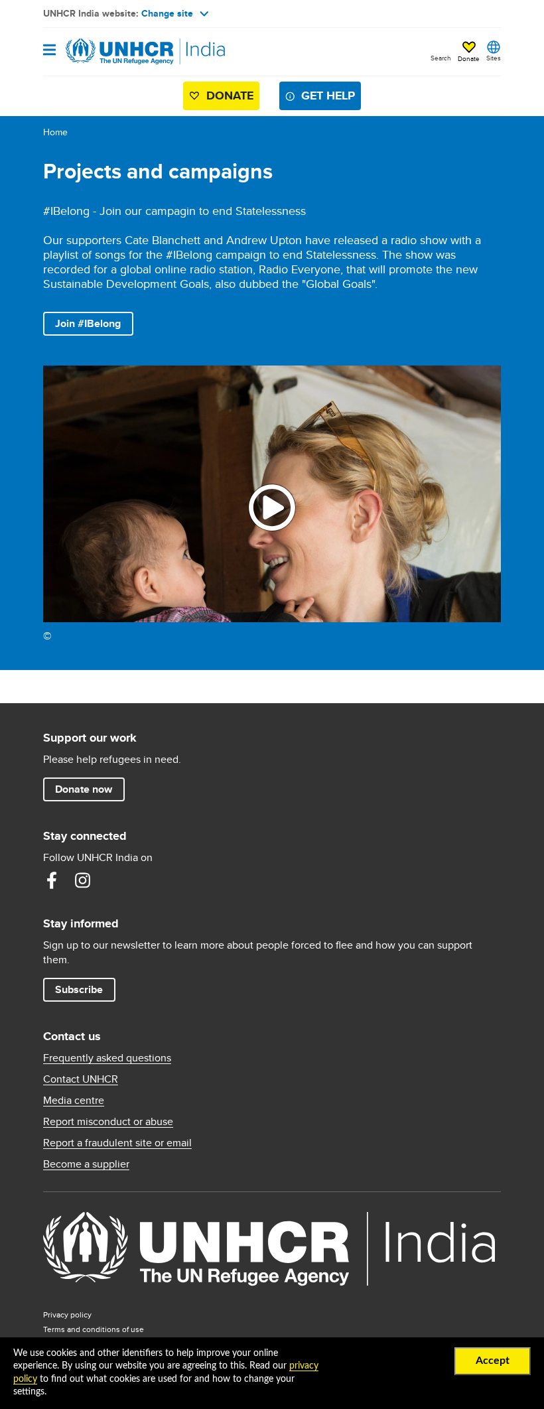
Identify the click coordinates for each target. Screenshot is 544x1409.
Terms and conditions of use (93, 1329)
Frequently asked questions (107, 1058)
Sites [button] (493, 57)
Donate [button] (469, 58)
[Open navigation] (49, 50)
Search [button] (441, 57)
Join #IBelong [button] (88, 323)
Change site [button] (167, 13)
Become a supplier (86, 1164)
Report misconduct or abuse (108, 1121)
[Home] (111, 51)
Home (55, 132)
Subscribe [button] (79, 989)
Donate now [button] (83, 789)
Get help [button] (328, 95)
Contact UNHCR (80, 1079)
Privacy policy (67, 1314)
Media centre (73, 1100)
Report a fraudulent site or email (117, 1143)
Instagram (82, 880)
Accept (493, 1360)
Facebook (51, 880)
